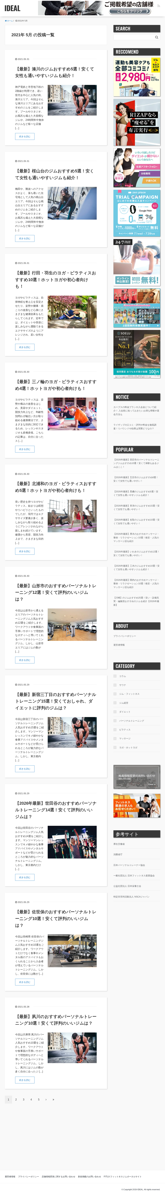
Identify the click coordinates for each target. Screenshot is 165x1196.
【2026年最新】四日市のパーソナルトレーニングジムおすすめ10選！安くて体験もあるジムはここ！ (136, 463)
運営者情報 (119, 645)
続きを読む (24, 136)
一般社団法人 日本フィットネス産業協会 (134, 875)
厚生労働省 (119, 844)
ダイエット (125, 711)
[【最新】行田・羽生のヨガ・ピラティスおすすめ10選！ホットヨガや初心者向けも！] (72, 311)
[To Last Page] (53, 1100)
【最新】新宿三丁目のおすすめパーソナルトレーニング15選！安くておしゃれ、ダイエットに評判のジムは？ (55, 701)
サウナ (122, 685)
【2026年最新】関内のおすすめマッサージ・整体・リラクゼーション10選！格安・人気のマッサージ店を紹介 (136, 583)
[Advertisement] (82, 1139)
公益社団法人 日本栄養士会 (127, 886)
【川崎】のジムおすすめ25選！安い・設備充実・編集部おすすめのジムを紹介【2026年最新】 (136, 601)
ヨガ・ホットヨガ (128, 747)
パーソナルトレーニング (131, 720)
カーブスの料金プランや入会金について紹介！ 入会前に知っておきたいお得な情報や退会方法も (136, 411)
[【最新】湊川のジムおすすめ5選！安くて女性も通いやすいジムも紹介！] (72, 100)
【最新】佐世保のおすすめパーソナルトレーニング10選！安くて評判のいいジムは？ (56, 918)
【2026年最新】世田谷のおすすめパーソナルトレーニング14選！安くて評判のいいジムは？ (56, 810)
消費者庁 (117, 854)
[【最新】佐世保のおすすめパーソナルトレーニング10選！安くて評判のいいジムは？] (72, 950)
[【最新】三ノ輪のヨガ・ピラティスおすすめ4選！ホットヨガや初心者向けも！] (72, 413)
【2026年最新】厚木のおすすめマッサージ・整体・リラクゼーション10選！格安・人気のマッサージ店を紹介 (136, 537)
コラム (122, 676)
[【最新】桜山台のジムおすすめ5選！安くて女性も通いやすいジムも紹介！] (72, 203)
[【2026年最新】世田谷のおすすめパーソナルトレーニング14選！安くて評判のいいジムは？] (72, 842)
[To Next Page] (46, 1100)
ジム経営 (123, 703)
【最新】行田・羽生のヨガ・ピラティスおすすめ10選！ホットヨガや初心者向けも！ (55, 279)
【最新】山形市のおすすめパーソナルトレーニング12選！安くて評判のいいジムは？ (56, 592)
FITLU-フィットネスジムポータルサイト (123, 1176)
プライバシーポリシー (124, 636)
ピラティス (125, 729)
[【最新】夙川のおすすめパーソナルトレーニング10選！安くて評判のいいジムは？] (72, 1047)
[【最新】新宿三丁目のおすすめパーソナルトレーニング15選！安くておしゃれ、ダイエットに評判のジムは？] (72, 732)
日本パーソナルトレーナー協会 (129, 865)
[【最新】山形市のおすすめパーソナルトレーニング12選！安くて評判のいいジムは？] (72, 624)
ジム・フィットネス (129, 694)
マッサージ (125, 738)
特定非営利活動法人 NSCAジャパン (131, 896)
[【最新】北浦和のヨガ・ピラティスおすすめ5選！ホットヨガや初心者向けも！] (72, 515)
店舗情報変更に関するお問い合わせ (58, 1176)
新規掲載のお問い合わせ (89, 1176)
